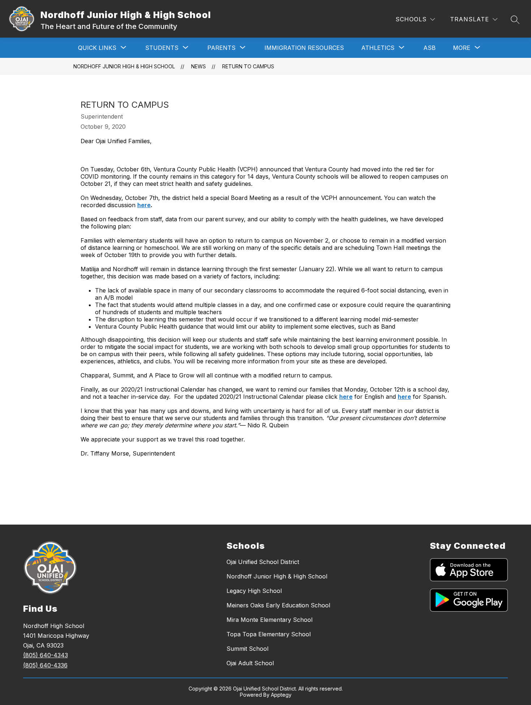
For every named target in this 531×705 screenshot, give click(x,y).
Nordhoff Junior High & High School (124, 66)
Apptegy (281, 695)
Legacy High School (254, 590)
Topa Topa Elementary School (268, 634)
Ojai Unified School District (262, 561)
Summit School (247, 648)
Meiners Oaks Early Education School (278, 605)
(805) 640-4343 (45, 655)
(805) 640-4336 (45, 665)
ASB (429, 47)
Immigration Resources (304, 47)
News (198, 66)
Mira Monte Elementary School (269, 619)
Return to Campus (248, 66)
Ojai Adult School (250, 663)
